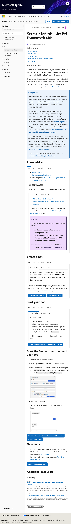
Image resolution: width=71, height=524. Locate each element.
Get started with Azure (60, 21)
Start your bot (32, 56)
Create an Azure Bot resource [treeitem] (11, 54)
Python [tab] (49, 168)
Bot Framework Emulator (41, 175)
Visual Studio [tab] (34, 194)
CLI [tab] (49, 268)
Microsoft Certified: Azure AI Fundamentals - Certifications (45, 495)
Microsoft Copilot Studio (44, 156)
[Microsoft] (3, 16)
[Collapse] (23, 26)
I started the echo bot (37, 345)
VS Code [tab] (43, 268)
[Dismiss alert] (67, 3)
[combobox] (12, 29)
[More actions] (68, 27)
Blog (26, 520)
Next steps (31, 61)
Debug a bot (44, 454)
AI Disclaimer (5, 520)
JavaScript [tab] (41, 168)
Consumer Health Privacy (56, 520)
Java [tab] (34, 168)
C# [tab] (29, 168)
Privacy (42, 520)
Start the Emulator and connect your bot (40, 59)
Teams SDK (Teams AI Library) (39, 149)
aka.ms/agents (59, 122)
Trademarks (15, 523)
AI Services (35, 27)
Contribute (34, 520)
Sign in (66, 16)
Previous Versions (17, 520)
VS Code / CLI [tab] (45, 194)
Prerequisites (32, 51)
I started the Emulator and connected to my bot (45, 436)
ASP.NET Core (46, 178)
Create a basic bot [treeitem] (11, 50)
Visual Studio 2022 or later (42, 199)
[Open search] (62, 16)
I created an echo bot (37, 295)
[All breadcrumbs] (28, 27)
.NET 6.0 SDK (36, 172)
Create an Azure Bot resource (55, 87)
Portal (48, 21)
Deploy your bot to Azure (37, 464)
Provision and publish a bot (54, 247)
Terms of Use (5, 523)
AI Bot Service (45, 27)
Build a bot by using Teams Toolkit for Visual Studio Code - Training (45, 483)
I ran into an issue (54, 295)
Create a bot (32, 54)
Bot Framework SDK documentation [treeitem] (10, 39)
